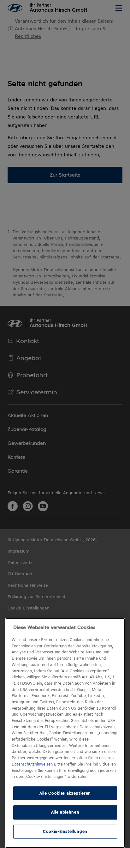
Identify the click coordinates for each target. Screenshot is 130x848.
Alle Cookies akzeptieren (65, 793)
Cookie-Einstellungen (65, 831)
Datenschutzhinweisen (33, 764)
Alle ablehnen (65, 812)
